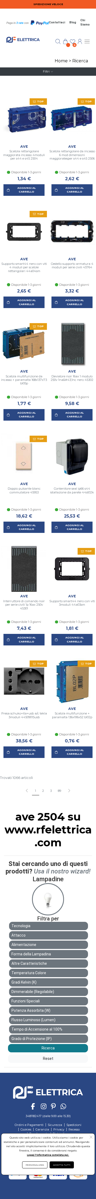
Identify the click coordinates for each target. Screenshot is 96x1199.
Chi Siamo (85, 23)
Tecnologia (20, 926)
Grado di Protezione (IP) (31, 1039)
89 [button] (59, 791)
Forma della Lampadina (31, 954)
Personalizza (35, 1165)
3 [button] (51, 791)
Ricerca (80, 60)
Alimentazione (23, 944)
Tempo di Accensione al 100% (36, 1029)
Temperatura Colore (28, 973)
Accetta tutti (61, 1165)
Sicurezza (55, 1125)
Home (61, 60)
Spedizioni (73, 1125)
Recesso (74, 1129)
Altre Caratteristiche (29, 963)
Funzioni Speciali (25, 1001)
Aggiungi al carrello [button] (26, 189)
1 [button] (35, 791)
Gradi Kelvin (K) (24, 982)
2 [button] (43, 791)
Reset (48, 1058)
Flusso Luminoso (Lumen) (33, 1020)
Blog (72, 22)
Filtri (46, 71)
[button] (69, 791)
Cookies (26, 1129)
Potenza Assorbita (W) (30, 1010)
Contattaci (57, 22)
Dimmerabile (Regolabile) (32, 991)
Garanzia (42, 1129)
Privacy (58, 1129)
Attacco (18, 935)
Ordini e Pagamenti (29, 1125)
